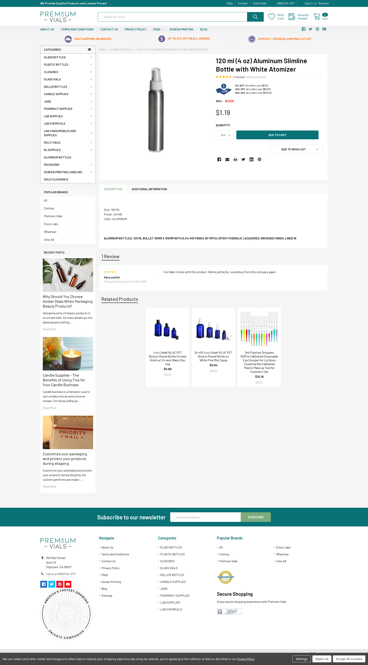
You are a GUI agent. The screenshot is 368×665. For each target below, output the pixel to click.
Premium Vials (53, 216)
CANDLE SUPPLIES (56, 94)
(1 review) (239, 77)
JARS (47, 101)
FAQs (229, 3)
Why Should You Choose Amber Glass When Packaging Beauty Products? (68, 301)
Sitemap (106, 595)
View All (49, 239)
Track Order (260, 3)
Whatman (50, 231)
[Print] (235, 159)
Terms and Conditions (77, 29)
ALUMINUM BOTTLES (57, 157)
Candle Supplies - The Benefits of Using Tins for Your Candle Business (64, 380)
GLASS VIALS (52, 79)
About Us (47, 29)
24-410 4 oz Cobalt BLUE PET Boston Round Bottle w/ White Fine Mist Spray (213, 356)
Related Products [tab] (119, 299)
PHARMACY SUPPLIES (58, 108)
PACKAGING (51, 164)
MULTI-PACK (52, 142)
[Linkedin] (251, 159)
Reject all (321, 659)
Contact (243, 3)
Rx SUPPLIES (52, 150)
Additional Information (149, 189)
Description (113, 189)
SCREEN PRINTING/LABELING (63, 172)
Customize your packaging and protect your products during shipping (65, 458)
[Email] (227, 159)
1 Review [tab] (110, 256)
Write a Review (256, 77)
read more (49, 329)
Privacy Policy (135, 29)
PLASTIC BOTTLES (56, 64)
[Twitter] (243, 159)
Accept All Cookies (349, 659)
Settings (302, 659)
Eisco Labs (51, 224)
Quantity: (223, 125)
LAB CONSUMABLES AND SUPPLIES (60, 133)
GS (45, 200)
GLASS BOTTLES (55, 57)
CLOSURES (51, 72)
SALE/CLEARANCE (56, 179)
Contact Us (109, 29)
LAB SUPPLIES (53, 116)
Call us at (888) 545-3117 (61, 574)
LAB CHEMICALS (54, 123)
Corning (49, 208)
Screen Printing (181, 29)
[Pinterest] (259, 159)
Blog (203, 29)
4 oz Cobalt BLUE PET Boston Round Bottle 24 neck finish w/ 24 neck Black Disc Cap (167, 358)
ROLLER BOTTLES (55, 86)
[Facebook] (219, 159)
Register (323, 3)
